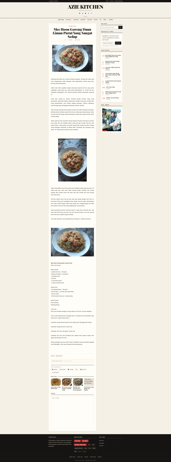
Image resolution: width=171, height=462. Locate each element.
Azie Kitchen (85, 6)
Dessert (96, 19)
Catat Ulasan (77, 39)
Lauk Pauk (68, 19)
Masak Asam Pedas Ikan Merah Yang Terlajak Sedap (113, 92)
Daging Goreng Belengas (112, 97)
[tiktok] (88, 13)
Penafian (100, 456)
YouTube (101, 445)
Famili (104, 19)
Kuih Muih (89, 19)
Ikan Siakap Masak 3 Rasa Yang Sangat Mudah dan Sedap (113, 56)
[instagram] (82, 13)
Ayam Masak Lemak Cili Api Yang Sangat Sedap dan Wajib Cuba (112, 75)
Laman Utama (61, 19)
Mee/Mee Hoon (72, 26)
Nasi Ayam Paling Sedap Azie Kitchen (112, 68)
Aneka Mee (83, 19)
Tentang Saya (80, 456)
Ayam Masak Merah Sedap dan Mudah (113, 81)
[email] (91, 13)
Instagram (101, 443)
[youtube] (85, 13)
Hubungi (111, 19)
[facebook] (79, 13)
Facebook (101, 440)
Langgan (118, 43)
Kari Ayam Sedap (110, 87)
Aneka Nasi (76, 19)
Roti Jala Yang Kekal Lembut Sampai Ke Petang (112, 62)
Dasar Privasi (93, 456)
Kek (100, 19)
